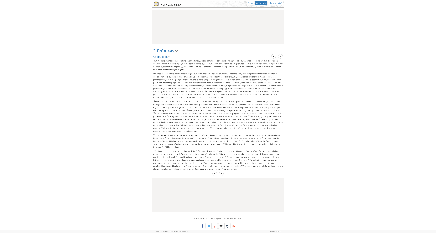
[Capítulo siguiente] (280, 56)
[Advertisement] (218, 27)
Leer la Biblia (261, 3)
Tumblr (227, 226)
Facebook (203, 226)
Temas (250, 3)
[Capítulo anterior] (273, 56)
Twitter (209, 226)
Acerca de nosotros (275, 231)
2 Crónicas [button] (164, 50)
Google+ (215, 226)
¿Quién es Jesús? (275, 3)
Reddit (221, 226)
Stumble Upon (233, 226)
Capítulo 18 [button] (160, 57)
